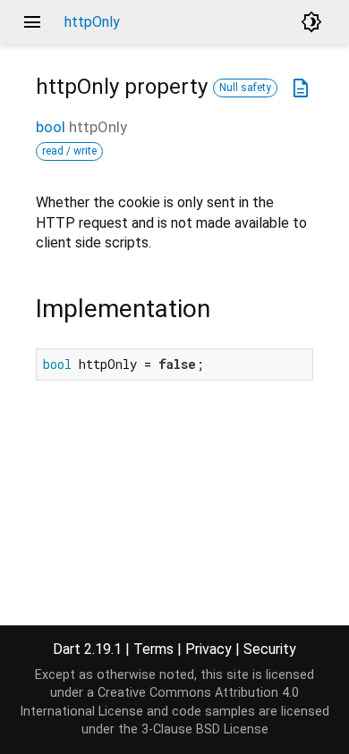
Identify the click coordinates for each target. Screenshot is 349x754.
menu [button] (32, 22)
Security (269, 649)
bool (50, 127)
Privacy (208, 649)
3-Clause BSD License (204, 729)
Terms (153, 649)
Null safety (245, 87)
